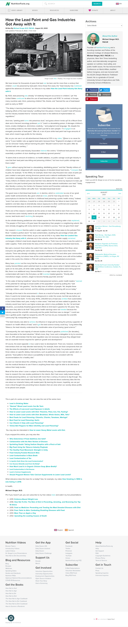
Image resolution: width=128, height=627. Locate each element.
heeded (63, 309)
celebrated (59, 193)
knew (45, 195)
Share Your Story (41, 581)
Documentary (16, 556)
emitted (65, 298)
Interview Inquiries (102, 575)
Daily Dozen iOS (41, 546)
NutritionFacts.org (19, 3)
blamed (44, 150)
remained (71, 238)
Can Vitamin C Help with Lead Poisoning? (27, 423)
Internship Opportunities (44, 574)
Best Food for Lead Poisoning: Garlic (24, 420)
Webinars (9, 568)
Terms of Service (101, 560)
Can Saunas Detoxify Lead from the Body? (25, 464)
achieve (33, 322)
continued (20, 98)
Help (97, 548)
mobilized (78, 86)
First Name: (104, 143)
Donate (38, 561)
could (14, 86)
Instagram (106, 94)
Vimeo (68, 558)
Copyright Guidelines (103, 556)
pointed (17, 263)
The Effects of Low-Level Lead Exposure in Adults (30, 409)
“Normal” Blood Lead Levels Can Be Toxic (27, 406)
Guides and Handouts (13, 573)
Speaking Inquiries (102, 573)
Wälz (55, 78)
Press (97, 570)
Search (97, 4)
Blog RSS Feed (71, 575)
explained (75, 220)
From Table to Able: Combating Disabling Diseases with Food (39, 510)
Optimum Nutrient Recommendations (19, 578)
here (53, 495)
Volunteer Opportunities (44, 571)
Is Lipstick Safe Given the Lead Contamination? (26, 461)
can (45, 83)
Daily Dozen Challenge (44, 553)
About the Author (109, 35)
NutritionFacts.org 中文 (74, 560)
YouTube (93, 94)
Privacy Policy (100, 558)
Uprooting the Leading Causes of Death (30, 516)
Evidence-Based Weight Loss (26, 499)
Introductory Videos (12, 548)
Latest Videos (10, 551)
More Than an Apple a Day (25, 513)
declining (28, 216)
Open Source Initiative (43, 578)
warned (79, 281)
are (38, 193)
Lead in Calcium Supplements (20, 472)
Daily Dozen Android (43, 548)
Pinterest (93, 99)
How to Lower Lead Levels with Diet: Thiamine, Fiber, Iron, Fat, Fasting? (39, 411)
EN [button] (120, 3)
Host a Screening (41, 583)
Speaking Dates (11, 571)
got (39, 324)
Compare (74, 170)
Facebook (94, 90)
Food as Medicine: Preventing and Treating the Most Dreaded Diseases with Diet (47, 507)
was (26, 95)
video (59, 138)
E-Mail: (104, 152)
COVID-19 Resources (13, 580)
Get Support (100, 551)
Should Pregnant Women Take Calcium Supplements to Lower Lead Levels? (40, 474)
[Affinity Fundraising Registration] (11, 618)
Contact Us (99, 568)
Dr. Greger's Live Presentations (16, 553)
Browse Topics (11, 546)
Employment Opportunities (45, 576)
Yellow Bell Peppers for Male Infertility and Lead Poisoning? (34, 425)
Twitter (106, 90)
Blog (7, 563)
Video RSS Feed (71, 573)
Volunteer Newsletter (73, 570)
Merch (38, 563)
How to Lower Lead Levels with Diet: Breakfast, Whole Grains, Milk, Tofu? (39, 414)
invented (46, 274)
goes (9, 167)
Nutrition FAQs (11, 575)
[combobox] (67, 4)
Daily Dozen (40, 551)
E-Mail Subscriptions (73, 568)
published (64, 331)
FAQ (97, 553)
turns (26, 120)
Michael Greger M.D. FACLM (24, 28)
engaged (67, 128)
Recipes (8, 566)
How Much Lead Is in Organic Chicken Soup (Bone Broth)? (33, 466)
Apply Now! (111, 619)
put (39, 123)
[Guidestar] (6, 618)
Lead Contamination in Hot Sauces (22, 469)
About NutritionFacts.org (104, 546)
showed (19, 230)
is (37, 293)
